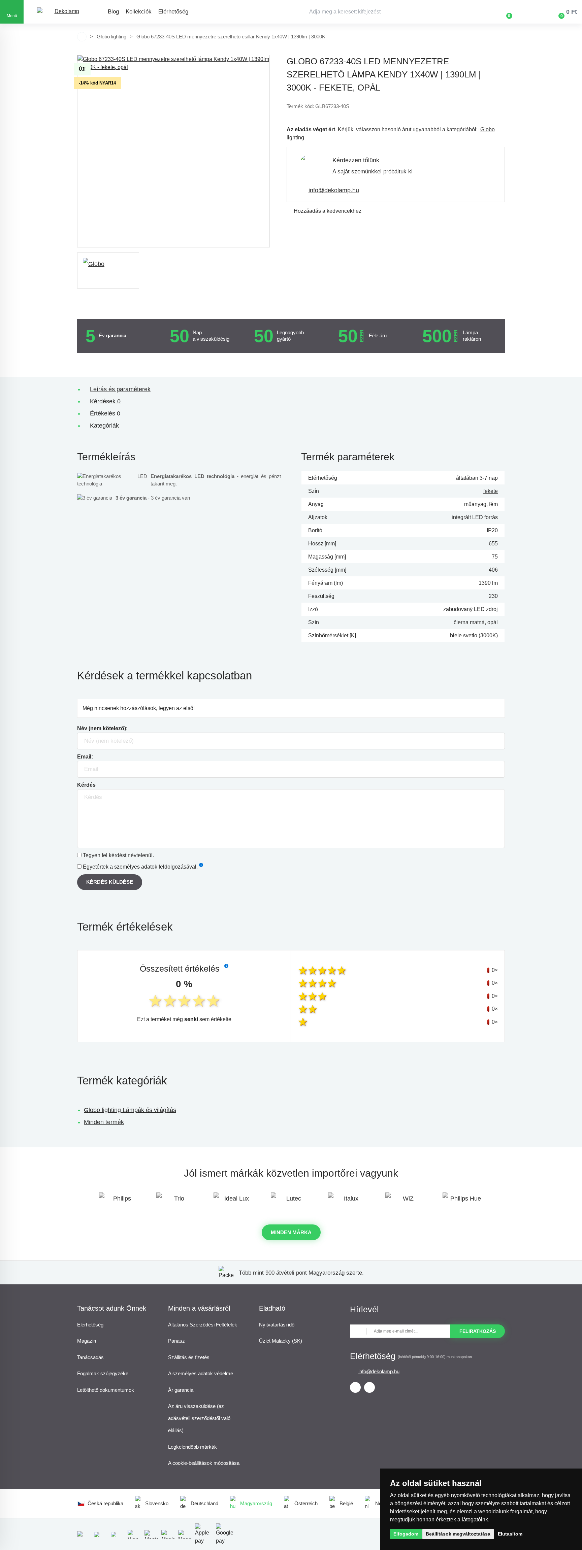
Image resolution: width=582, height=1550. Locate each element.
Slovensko (156, 1503)
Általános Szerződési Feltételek (202, 1324)
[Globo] (108, 270)
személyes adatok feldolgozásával (155, 867)
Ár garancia (180, 1390)
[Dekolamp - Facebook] (355, 1387)
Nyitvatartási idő (276, 1324)
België (346, 1503)
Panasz (176, 1341)
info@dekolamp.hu (334, 190)
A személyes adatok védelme (200, 1373)
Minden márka (291, 1232)
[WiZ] (405, 1201)
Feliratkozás (477, 1331)
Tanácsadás (90, 1357)
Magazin (86, 1341)
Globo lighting (111, 36)
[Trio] (176, 1201)
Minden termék (104, 1122)
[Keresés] (457, 12)
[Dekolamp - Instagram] (369, 1387)
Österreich (306, 1503)
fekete (490, 491)
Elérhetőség (173, 11)
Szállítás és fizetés (188, 1357)
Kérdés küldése (109, 882)
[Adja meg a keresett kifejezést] (385, 11)
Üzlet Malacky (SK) (280, 1341)
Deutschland (204, 1503)
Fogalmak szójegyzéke (102, 1373)
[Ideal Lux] (233, 1201)
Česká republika (105, 1503)
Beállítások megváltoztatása (458, 1534)
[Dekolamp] (64, 11)
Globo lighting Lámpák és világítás (130, 1110)
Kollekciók (139, 11)
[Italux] (348, 1201)
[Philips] (119, 1201)
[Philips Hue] (463, 1201)
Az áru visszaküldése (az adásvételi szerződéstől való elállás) (199, 1418)
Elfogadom (405, 1534)
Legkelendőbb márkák (192, 1447)
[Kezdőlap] (82, 36)
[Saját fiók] (529, 12)
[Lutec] (291, 1201)
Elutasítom (510, 1534)
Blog (113, 11)
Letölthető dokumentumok (105, 1390)
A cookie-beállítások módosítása (203, 1463)
